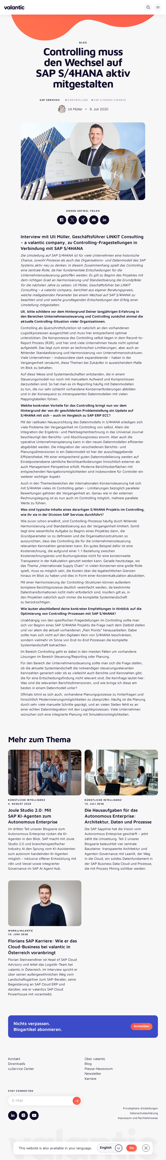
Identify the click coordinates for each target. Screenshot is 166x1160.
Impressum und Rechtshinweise (138, 1118)
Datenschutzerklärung (144, 1113)
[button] (158, 7)
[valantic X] (72, 219)
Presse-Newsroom (99, 1069)
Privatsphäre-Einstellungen (140, 1108)
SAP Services (50, 99)
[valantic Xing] (83, 219)
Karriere (90, 1079)
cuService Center (21, 1069)
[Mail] (93, 219)
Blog (88, 1064)
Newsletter (93, 1074)
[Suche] (148, 7)
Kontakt (14, 1059)
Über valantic (95, 1059)
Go (131, 1148)
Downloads (16, 1064)
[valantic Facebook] (61, 219)
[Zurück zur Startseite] (14, 7)
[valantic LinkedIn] (104, 219)
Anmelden (141, 1026)
